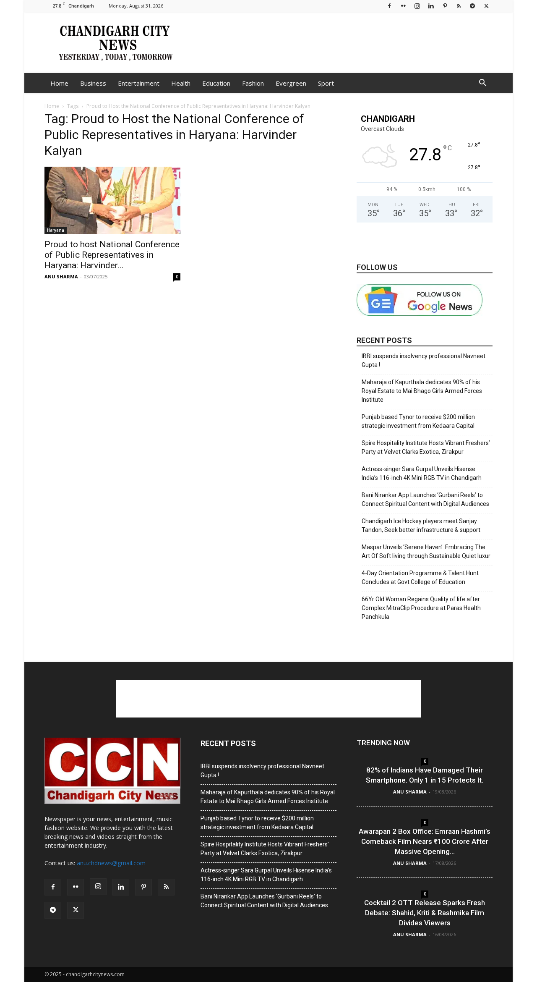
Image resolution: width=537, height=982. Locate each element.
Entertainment (138, 83)
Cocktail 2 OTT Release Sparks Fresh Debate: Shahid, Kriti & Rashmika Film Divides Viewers (424, 912)
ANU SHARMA (61, 276)
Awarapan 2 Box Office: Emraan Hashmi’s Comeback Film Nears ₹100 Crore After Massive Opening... (424, 841)
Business (93, 83)
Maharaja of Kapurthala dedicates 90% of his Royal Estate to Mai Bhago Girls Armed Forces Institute (422, 391)
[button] (482, 84)
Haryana (55, 230)
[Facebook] (389, 5)
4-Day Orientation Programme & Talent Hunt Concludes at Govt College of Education (420, 577)
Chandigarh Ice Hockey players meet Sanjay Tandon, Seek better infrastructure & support (421, 525)
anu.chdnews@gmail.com (111, 863)
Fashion (253, 83)
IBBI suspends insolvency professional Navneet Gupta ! (423, 360)
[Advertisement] (340, 42)
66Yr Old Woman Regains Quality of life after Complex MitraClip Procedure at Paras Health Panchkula (421, 608)
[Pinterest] (444, 5)
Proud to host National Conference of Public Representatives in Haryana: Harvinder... (112, 254)
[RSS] (458, 5)
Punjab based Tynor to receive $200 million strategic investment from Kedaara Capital (418, 421)
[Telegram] (472, 5)
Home (59, 83)
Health (180, 83)
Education (216, 83)
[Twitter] (486, 5)
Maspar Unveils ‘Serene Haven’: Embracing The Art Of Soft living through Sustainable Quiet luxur (426, 551)
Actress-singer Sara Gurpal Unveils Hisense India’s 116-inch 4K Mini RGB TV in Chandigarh (422, 473)
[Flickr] (403, 5)
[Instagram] (417, 5)
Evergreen (291, 83)
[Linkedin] (431, 5)
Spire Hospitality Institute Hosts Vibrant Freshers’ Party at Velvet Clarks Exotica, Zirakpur (426, 447)
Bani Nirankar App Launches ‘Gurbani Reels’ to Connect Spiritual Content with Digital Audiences (425, 499)
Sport (326, 83)
